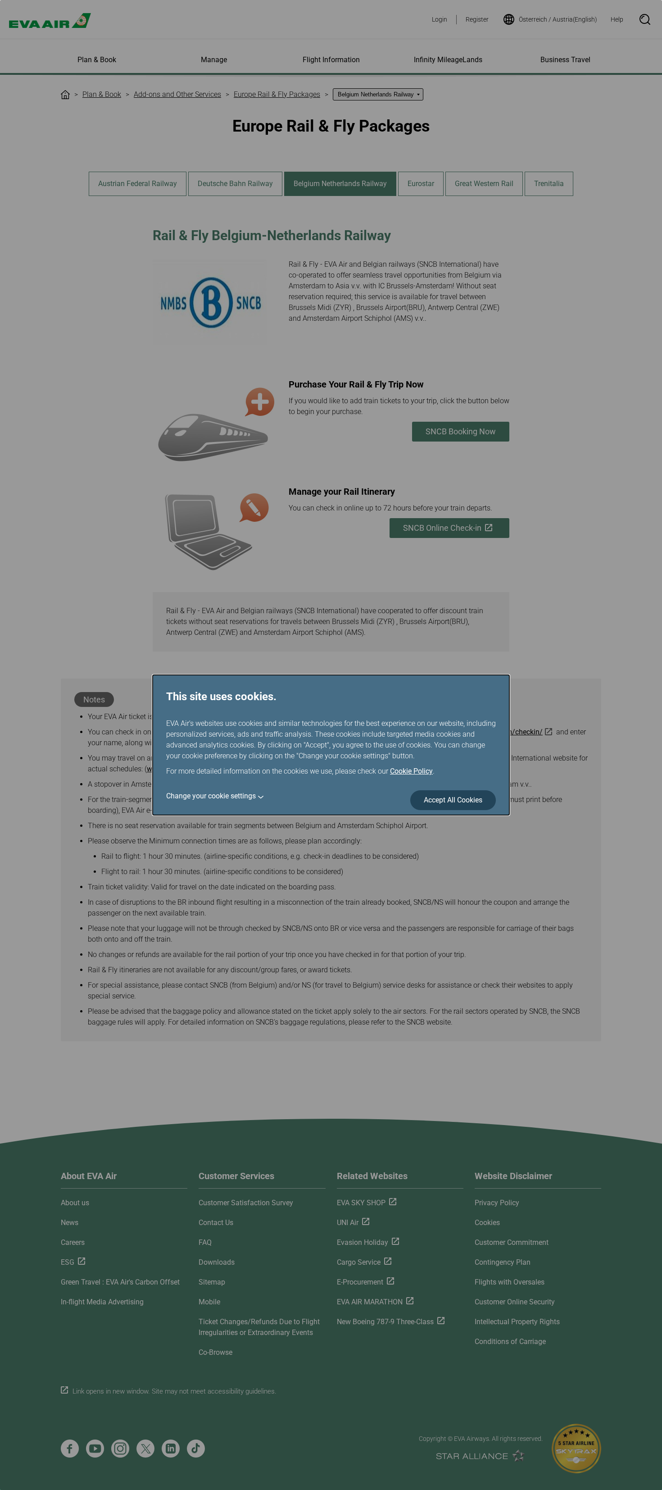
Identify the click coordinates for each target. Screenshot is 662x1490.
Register (477, 19)
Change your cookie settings (211, 796)
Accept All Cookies (453, 800)
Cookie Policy (411, 771)
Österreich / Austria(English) (558, 19)
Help (617, 19)
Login (439, 19)
